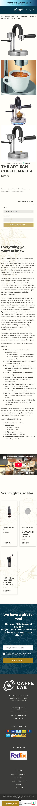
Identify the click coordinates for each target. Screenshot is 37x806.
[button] (18, 42)
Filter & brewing (27, 16)
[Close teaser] (20, 801)
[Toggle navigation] (4, 10)
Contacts (18, 778)
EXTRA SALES (18, 787)
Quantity (7, 216)
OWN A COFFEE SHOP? (18, 781)
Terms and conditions (18, 712)
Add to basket (18, 225)
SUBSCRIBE (18, 661)
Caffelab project (18, 774)
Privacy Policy (18, 718)
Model (6, 208)
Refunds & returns (18, 715)
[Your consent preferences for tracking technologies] (33, 802)
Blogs (18, 784)
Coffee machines (11, 16)
